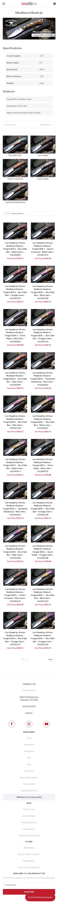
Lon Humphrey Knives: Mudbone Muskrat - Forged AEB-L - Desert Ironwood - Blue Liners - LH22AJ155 (15, 595)
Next (50, 659)
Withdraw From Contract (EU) (29, 797)
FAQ (29, 758)
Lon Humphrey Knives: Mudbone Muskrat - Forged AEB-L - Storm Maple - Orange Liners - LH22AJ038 (43, 552)
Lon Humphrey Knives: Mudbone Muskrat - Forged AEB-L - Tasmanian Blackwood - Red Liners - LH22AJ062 (42, 378)
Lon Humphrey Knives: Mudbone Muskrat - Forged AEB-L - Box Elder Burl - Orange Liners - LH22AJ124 (43, 638)
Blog (29, 764)
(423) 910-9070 (29, 706)
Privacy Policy (29, 784)
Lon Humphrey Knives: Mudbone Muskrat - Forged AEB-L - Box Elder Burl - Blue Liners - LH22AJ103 (43, 595)
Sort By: (7, 213)
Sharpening (29, 751)
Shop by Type (29, 809)
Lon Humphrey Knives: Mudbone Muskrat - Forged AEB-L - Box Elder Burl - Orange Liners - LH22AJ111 (15, 638)
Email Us (29, 713)
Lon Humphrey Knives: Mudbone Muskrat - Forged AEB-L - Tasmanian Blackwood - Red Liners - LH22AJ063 (15, 508)
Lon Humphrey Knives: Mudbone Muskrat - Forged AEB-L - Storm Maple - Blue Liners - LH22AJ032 (43, 465)
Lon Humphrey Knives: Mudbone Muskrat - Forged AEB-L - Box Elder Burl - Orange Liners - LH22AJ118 (43, 508)
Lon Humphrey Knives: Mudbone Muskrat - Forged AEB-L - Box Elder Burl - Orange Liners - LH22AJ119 (15, 292)
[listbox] (20, 213)
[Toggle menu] (3, 3)
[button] (29, 124)
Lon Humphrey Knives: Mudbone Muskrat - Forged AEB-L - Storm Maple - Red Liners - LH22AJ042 (15, 335)
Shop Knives (29, 744)
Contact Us (29, 771)
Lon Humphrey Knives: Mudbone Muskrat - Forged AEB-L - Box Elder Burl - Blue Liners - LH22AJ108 (15, 552)
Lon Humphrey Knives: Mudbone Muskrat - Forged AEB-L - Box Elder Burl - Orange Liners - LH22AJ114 (43, 335)
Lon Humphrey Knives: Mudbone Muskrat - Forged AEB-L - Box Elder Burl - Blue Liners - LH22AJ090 (15, 378)
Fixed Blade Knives (29, 822)
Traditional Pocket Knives (29, 835)
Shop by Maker (29, 816)
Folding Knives (29, 829)
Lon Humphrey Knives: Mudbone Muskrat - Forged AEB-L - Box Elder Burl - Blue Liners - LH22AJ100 (43, 292)
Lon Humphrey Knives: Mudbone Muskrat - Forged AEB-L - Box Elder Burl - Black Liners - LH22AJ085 (15, 249)
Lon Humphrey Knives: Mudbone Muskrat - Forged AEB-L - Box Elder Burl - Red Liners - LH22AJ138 (15, 422)
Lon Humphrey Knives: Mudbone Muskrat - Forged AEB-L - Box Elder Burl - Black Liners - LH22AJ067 (43, 422)
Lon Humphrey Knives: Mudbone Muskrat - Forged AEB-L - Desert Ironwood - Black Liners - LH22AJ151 (42, 249)
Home (29, 738)
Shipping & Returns (29, 790)
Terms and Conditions (29, 777)
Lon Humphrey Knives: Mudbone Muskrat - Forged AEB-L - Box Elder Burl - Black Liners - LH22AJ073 (15, 465)
